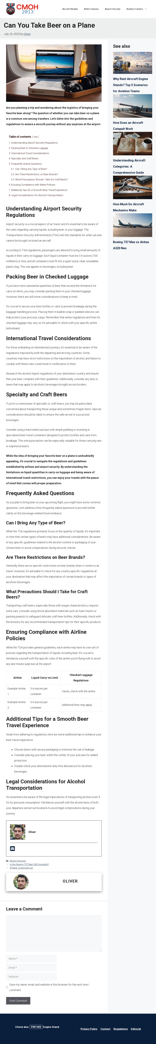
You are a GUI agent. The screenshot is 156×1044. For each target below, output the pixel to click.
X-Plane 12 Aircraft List (21, 868)
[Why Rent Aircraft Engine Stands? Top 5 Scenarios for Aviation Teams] (132, 64)
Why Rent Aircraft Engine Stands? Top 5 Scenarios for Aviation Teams (130, 85)
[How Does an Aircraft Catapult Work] (132, 107)
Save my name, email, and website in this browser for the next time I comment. (49, 987)
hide (35, 137)
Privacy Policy (89, 1028)
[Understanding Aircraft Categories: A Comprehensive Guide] (132, 144)
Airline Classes (91, 9)
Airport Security (112, 9)
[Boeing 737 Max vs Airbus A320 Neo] (132, 226)
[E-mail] (12, 849)
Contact (105, 1028)
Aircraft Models (70, 9)
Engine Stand (45, 1026)
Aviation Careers (134, 9)
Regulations (120, 1028)
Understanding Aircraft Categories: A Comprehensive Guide (129, 166)
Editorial (136, 1028)
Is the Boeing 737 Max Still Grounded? (29, 864)
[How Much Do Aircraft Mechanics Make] (132, 188)
